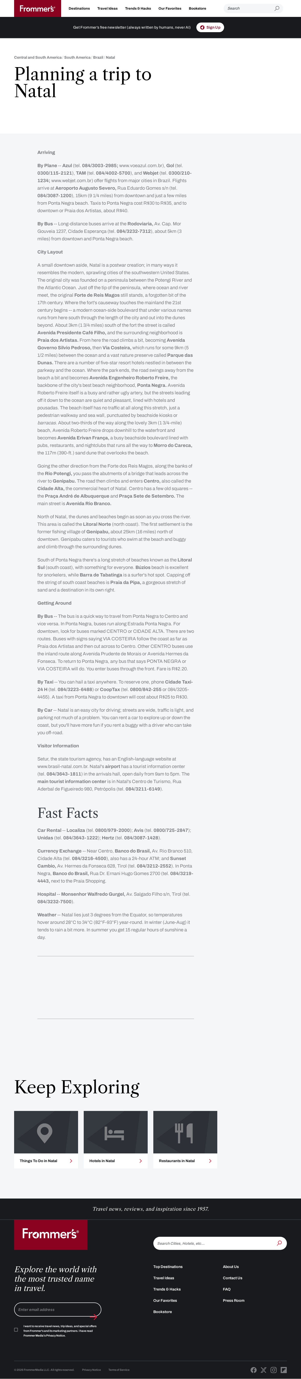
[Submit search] (278, 8)
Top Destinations (168, 1267)
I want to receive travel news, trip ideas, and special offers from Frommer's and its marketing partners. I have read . (60, 1331)
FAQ (227, 1289)
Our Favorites (169, 8)
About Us (231, 1267)
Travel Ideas (107, 8)
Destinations (79, 8)
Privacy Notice (91, 1369)
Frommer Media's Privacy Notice (44, 1335)
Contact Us (232, 1278)
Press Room (234, 1300)
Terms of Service (119, 1369)
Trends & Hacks (138, 8)
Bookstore (197, 8)
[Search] (280, 1243)
